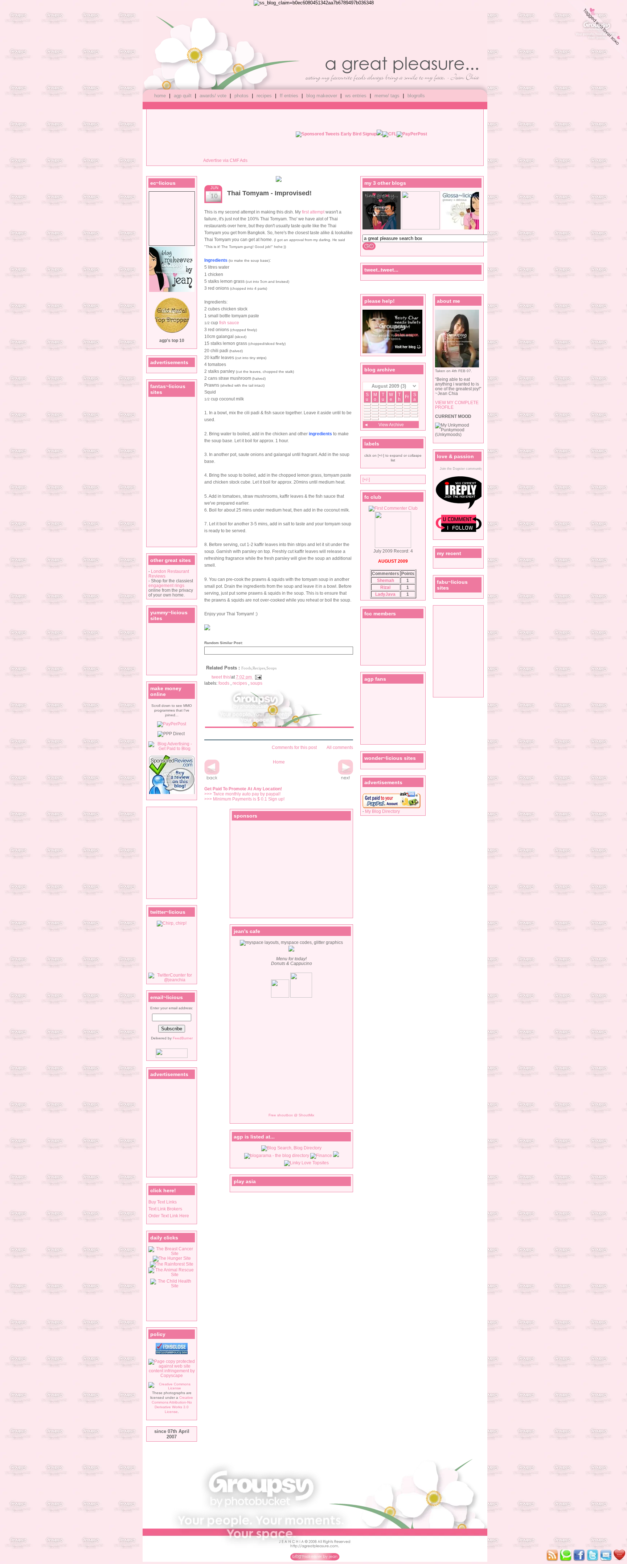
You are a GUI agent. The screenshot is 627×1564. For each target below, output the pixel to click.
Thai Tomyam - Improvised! (269, 193)
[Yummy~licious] (421, 227)
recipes (264, 95)
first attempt (313, 212)
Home (279, 762)
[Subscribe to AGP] (552, 1555)
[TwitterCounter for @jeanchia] (171, 979)
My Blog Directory (382, 811)
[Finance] (321, 1155)
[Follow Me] (592, 1555)
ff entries (289, 95)
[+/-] (366, 479)
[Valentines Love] (597, 30)
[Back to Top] (619, 1555)
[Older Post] (345, 779)
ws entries (355, 95)
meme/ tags (386, 95)
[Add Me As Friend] (579, 1555)
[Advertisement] (170, 852)
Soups (256, 683)
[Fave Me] (565, 1555)
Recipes (240, 683)
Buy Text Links (162, 1202)
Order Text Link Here (168, 1215)
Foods (224, 683)
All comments (339, 747)
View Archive (391, 424)
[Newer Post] (212, 779)
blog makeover (321, 95)
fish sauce (229, 322)
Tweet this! (221, 677)
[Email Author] (606, 1555)
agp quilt (183, 95)
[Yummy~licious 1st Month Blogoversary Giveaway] (279, 180)
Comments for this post (294, 747)
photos (241, 95)
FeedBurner (183, 1038)
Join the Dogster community (461, 469)
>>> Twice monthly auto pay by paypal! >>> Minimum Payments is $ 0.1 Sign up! (244, 794)
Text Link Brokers (165, 1208)
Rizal (385, 587)
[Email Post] (257, 677)
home (160, 95)
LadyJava (385, 594)
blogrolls (416, 95)
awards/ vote (213, 95)
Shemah (385, 580)
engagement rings (166, 585)
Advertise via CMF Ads (225, 160)
